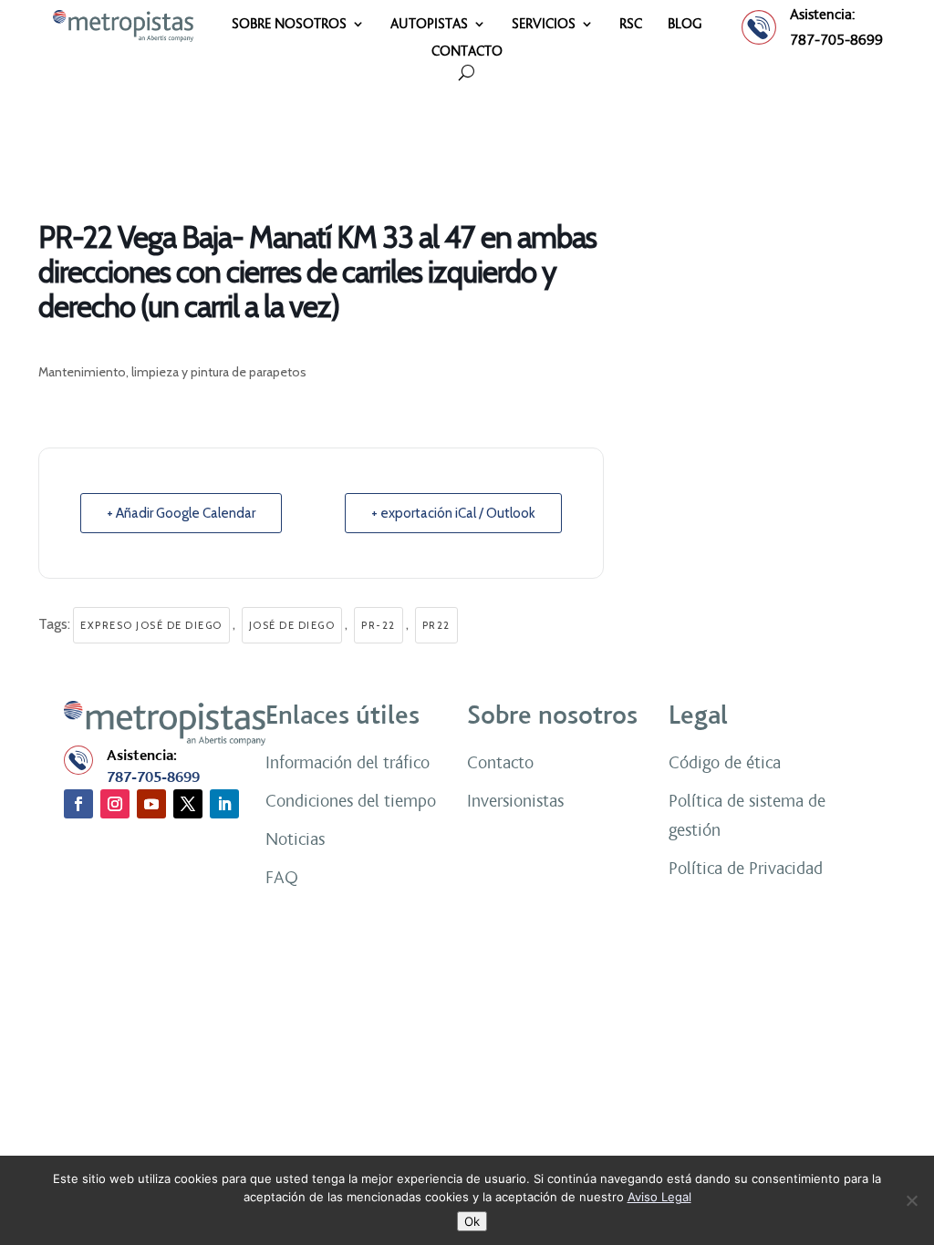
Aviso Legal (659, 1196)
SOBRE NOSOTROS (289, 24)
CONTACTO (467, 52)
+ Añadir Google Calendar (181, 513)
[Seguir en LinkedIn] (224, 803)
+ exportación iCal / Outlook (453, 513)
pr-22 (378, 625)
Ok (472, 1221)
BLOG (685, 24)
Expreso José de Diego (151, 625)
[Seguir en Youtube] (151, 803)
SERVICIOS (544, 24)
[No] (911, 1200)
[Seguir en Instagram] (115, 803)
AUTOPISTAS (429, 24)
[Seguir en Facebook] (78, 803)
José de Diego (292, 625)
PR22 (436, 625)
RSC (630, 24)
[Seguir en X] (187, 803)
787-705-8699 (836, 39)
